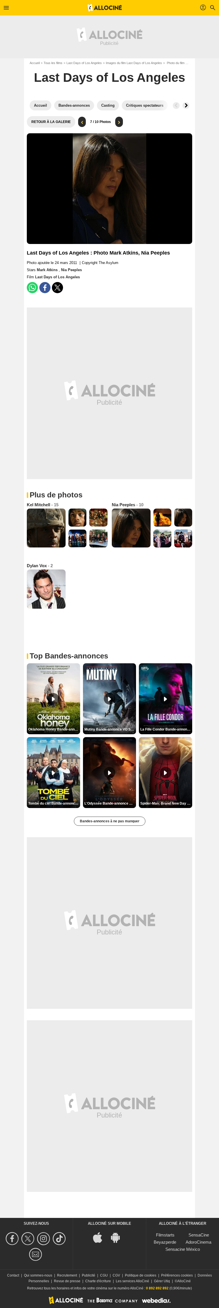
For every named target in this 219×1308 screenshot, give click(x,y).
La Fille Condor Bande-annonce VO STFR (166, 729)
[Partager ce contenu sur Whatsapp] (32, 287)
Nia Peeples (71, 270)
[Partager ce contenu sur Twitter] (57, 287)
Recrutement (67, 1275)
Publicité (88, 1275)
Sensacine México (182, 1249)
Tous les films (53, 63)
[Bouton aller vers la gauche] (176, 105)
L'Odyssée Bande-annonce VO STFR (110, 803)
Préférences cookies (177, 1275)
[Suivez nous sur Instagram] (44, 1238)
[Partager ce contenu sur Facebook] (44, 287)
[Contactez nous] (36, 1254)
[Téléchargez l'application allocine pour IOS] (100, 1237)
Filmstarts (165, 1234)
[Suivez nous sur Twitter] (28, 1238)
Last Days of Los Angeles (84, 63)
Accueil (35, 63)
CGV (116, 1275)
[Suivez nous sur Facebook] (13, 1238)
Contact (13, 1275)
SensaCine (198, 1234)
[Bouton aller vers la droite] (185, 105)
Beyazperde (165, 1242)
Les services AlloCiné (132, 1281)
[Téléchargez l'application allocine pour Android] (118, 1237)
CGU (104, 1275)
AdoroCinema (198, 1242)
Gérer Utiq (162, 1281)
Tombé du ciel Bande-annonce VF (54, 803)
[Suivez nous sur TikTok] (60, 1238)
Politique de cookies (140, 1275)
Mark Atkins (48, 270)
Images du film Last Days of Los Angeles (134, 63)
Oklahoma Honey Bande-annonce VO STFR (54, 729)
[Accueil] (105, 7)
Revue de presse (67, 1281)
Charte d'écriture (98, 1281)
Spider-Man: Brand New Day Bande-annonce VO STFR (166, 803)
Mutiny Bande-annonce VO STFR (110, 729)
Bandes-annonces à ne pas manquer (109, 821)
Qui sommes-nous (38, 1275)
